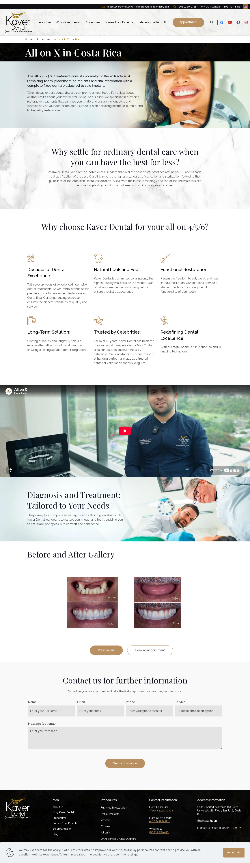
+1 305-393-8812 (230, 6)
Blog (55, 834)
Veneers (106, 820)
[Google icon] (221, 22)
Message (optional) (41, 723)
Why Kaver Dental (63, 812)
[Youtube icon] (230, 22)
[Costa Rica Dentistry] (18, 22)
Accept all (234, 852)
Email (81, 702)
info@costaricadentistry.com (152, 6)
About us (58, 807)
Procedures (43, 39)
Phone (130, 702)
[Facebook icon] (238, 22)
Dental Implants (110, 813)
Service (180, 702)
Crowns (105, 826)
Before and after (62, 828)
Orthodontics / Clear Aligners (118, 838)
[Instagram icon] (246, 22)
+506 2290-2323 (187, 6)
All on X (105, 832)
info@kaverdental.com (120, 6)
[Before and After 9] (157, 602)
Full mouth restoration (114, 807)
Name (32, 702)
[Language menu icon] (245, 6)
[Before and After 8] (92, 602)
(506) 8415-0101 (159, 832)
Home (28, 39)
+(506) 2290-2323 (161, 810)
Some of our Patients (65, 823)
